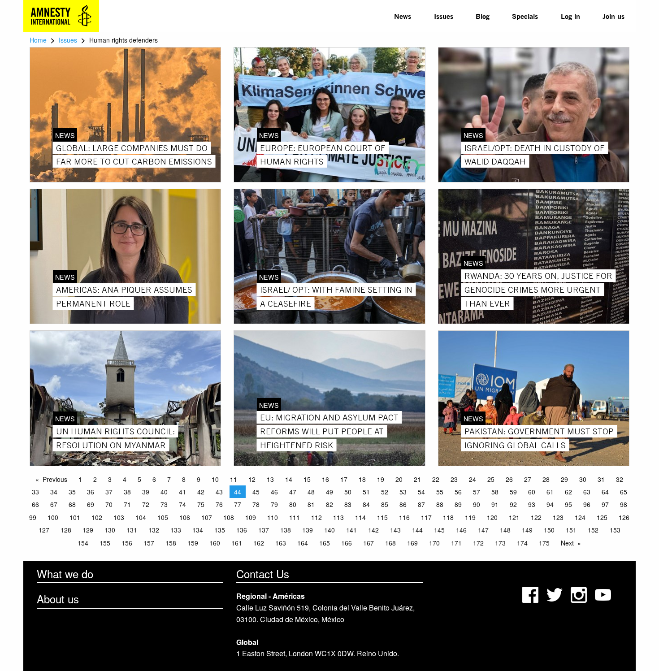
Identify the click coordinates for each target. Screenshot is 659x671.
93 (531, 504)
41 (182, 491)
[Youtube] (604, 594)
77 (237, 504)
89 (458, 504)
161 (236, 542)
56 (458, 491)
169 (412, 542)
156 (126, 542)
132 (153, 529)
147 (483, 529)
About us (58, 598)
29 (564, 479)
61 (550, 491)
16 (325, 479)
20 (399, 479)
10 (215, 479)
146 (461, 529)
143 (395, 529)
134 (197, 529)
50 (347, 491)
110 (272, 517)
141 (351, 529)
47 (292, 491)
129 (87, 529)
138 (285, 529)
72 (145, 504)
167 (368, 542)
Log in (570, 16)
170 (434, 542)
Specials (525, 16)
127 (44, 529)
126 (624, 517)
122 (536, 517)
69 (90, 504)
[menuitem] (402, 16)
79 (274, 504)
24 (472, 479)
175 (544, 542)
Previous (55, 479)
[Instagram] (579, 594)
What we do (65, 573)
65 (623, 491)
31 (601, 479)
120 (492, 517)
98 (623, 504)
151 (571, 529)
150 (549, 529)
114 (360, 517)
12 (252, 479)
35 (72, 491)
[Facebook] (531, 594)
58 (495, 491)
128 (66, 529)
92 (513, 504)
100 (53, 517)
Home (38, 39)
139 (307, 529)
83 (347, 504)
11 (233, 479)
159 (192, 542)
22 (435, 479)
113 (338, 517)
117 (426, 517)
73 (164, 504)
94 (550, 504)
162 (258, 542)
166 (346, 542)
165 (324, 542)
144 (417, 529)
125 (602, 517)
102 (96, 517)
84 (366, 504)
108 (228, 517)
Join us (613, 16)
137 (263, 529)
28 (546, 479)
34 (53, 491)
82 (329, 504)
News (402, 16)
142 (373, 529)
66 (35, 504)
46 (274, 491)
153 (615, 529)
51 (366, 491)
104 (140, 517)
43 (219, 491)
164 (302, 542)
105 (162, 517)
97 (605, 504)
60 (531, 491)
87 (421, 504)
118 (448, 517)
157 (148, 542)
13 (270, 479)
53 (403, 491)
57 (476, 491)
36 (90, 491)
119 (470, 517)
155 (105, 542)
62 (568, 491)
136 (241, 529)
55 (439, 491)
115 (382, 517)
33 (35, 491)
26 (509, 479)
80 (292, 504)
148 (505, 529)
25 (490, 479)
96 (586, 504)
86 (403, 504)
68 (72, 504)
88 (439, 504)
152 (593, 529)
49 (329, 491)
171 (456, 542)
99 (32, 517)
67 (53, 504)
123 (558, 517)
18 (362, 479)
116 (404, 517)
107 (206, 517)
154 (83, 542)
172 (478, 542)
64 (605, 491)
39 (145, 491)
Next (567, 542)
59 (513, 491)
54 (421, 491)
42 (200, 491)
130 (109, 529)
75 (200, 504)
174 (522, 542)
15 (307, 479)
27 (527, 479)
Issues (443, 16)
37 (109, 491)
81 (311, 504)
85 (384, 504)
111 (294, 517)
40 (164, 491)
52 (384, 491)
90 (476, 504)
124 (580, 517)
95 (568, 504)
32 (619, 479)
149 (527, 529)
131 (131, 529)
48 (311, 491)
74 (182, 504)
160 (214, 542)
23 (454, 479)
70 (109, 504)
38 (127, 491)
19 (380, 479)
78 (256, 504)
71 (127, 504)
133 (175, 529)
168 (390, 542)
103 (118, 517)
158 (170, 542)
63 (586, 491)
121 (514, 517)
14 (288, 479)
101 (74, 517)
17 (343, 479)
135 (219, 529)
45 (256, 491)
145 (439, 529)
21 (417, 479)
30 (582, 479)
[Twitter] (555, 594)
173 (500, 542)
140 (329, 529)
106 (184, 517)
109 (250, 517)
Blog (483, 16)
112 (316, 517)
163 (280, 542)
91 (495, 504)
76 (219, 504)
